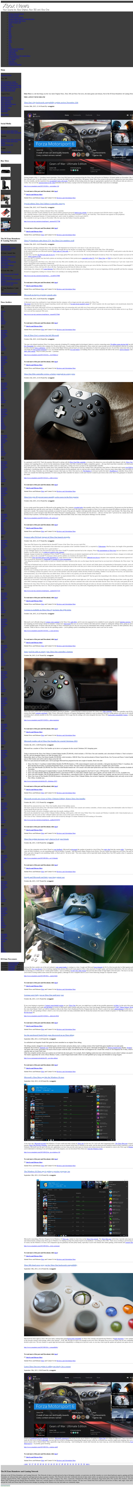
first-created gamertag (39, 349)
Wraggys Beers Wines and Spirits (11, 132)
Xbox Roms (4, 107)
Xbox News (4, 267)
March (3, 320)
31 (70, 1464)
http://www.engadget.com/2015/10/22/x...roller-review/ (41, 478)
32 (73, 1464)
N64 (10, 38)
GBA (10, 42)
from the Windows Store (95, 1149)
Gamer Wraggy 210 (15, 22)
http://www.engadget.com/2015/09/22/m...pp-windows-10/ (42, 1152)
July (2, 313)
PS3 (10, 31)
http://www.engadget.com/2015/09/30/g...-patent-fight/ (41, 976)
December (4, 330)
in (117, 1005)
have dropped (98, 967)
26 (57, 1464)
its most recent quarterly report (80, 304)
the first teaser (28, 1012)
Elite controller (107, 711)
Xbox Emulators (6, 100)
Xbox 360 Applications (8, 90)
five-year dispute (37, 969)
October (3, 334)
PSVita (11, 26)
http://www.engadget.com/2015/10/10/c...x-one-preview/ (41, 631)
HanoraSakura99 (13, 963)
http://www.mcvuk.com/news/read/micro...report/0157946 (42, 314)
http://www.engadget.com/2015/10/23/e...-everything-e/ (41, 355)
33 (76, 1464)
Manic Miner (5, 114)
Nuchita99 (11, 966)
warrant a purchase (41, 713)
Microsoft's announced (62, 1438)
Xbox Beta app (106, 1239)
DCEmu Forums (14, 15)
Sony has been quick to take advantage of (45, 557)
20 (40, 1464)
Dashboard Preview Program (39, 1438)
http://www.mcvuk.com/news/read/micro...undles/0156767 (42, 820)
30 (67, 1464)
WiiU (10, 47)
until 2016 (73, 622)
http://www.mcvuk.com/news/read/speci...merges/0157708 (42, 221)
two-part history (75, 349)
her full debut (48, 1007)
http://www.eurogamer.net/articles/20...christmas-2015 (40, 781)
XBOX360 (12, 52)
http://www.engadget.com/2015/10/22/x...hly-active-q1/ (41, 518)
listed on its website (81, 212)
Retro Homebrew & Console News (19, 56)
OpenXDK (4, 111)
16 (29, 1464)
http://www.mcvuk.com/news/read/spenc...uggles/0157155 (42, 591)
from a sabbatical (40, 348)
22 (46, 1464)
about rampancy (119, 1009)
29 (65, 1464)
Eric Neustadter (29, 346)
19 (38, 1464)
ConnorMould (12, 964)
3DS (10, 35)
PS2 (10, 33)
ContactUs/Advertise (15, 64)
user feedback (58, 849)
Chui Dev (12, 61)
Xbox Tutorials (5, 109)
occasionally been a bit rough (58, 181)
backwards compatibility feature (118, 715)
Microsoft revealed (40, 1143)
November (4, 332)
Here (42, 198)
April (2, 318)
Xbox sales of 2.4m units (60, 251)
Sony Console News (7, 265)
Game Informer (48, 269)
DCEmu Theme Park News (17, 21)
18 (35, 1464)
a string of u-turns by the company (53, 552)
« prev (26, 1464)
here (56, 191)
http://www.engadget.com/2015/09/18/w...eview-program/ (42, 1246)
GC (10, 43)
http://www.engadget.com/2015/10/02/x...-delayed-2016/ (41, 1016)
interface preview (125, 622)
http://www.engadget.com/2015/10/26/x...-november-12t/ (41, 186)
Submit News (13, 63)
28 (62, 1464)
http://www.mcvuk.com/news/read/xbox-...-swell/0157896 (42, 276)
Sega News (4, 258)
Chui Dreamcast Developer (9, 293)
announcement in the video (47, 183)
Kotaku (129, 1047)
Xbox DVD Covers (7, 99)
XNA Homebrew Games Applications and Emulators (9, 82)
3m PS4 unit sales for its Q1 (46, 255)
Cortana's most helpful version (54, 1005)
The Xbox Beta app (121, 1143)
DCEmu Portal (5, 246)
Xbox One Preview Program (38, 1145)
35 (81, 1464)
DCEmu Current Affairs (16, 17)
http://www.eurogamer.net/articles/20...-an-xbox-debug (41, 1058)
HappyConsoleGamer (114, 1047)
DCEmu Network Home (16, 14)
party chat (107, 849)
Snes (10, 40)
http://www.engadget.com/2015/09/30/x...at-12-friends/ (41, 858)
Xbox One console (92, 1239)
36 (84, 1464)
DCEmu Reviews (14, 57)
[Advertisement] (38, 79)
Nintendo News (6, 260)
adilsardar (11, 970)
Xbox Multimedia (6, 106)
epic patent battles (61, 967)
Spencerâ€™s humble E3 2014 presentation (57, 559)
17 (32, 1464)
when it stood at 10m (34, 256)
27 (59, 1464)
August (3, 311)
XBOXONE (12, 54)
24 (51, 1464)
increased (74, 849)
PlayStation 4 (87, 471)
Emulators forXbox (7, 97)
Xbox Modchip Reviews (8, 104)
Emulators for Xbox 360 (8, 89)
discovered (67, 624)
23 (48, 1464)
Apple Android (13, 50)
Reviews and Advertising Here (66, 198)
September (4, 336)
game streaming (119, 1338)
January (3, 323)
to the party (44, 1440)
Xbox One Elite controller (77, 462)
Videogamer (102, 546)
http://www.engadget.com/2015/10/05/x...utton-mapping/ (41, 720)
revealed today (78, 507)
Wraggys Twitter (6, 152)
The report (27, 304)
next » (88, 1464)
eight (122, 849)
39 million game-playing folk (119, 344)
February (3, 322)
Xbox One (102, 258)
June (2, 315)
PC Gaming (12, 59)
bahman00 (11, 968)
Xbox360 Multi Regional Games (11, 85)
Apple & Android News (8, 256)
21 (43, 1464)
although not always (93, 557)
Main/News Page (6, 75)
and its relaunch (124, 349)
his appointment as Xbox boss (107, 550)
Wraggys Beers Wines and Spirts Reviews (21, 19)
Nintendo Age (44, 1047)
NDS (10, 36)
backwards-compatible (74, 1338)
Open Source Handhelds (16, 49)
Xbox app (81, 1143)
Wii (10, 45)
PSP (10, 28)
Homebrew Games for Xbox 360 (11, 87)
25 (54, 1464)
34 (78, 1464)
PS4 (10, 29)
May (2, 316)
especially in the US (88, 258)
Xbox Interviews (6, 102)
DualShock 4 (114, 471)
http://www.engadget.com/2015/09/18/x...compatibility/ (41, 1347)
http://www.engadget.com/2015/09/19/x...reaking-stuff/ (41, 1447)
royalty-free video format (78, 971)
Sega (10, 24)
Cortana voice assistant (52, 622)
